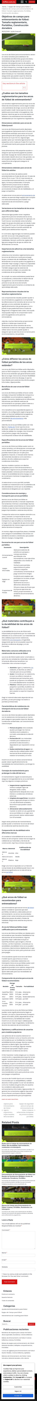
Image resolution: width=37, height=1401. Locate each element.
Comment (6, 1230)
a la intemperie (15, 640)
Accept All (18, 1396)
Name (4, 1253)
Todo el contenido (8, 1300)
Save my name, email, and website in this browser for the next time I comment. (17, 1275)
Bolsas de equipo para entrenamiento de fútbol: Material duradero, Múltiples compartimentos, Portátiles (18, 1345)
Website (5, 1267)
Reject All (18, 1391)
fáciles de (11, 427)
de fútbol (9, 872)
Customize (18, 1387)
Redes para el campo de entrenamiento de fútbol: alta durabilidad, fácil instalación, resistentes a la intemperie (17, 1145)
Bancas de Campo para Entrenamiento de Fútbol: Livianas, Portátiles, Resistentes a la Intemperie (17, 1207)
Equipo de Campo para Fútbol (10, 1099)
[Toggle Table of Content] (23, 87)
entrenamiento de (28, 195)
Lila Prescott (16, 31)
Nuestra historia (7, 1297)
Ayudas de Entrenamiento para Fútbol (14, 1309)
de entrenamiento (16, 418)
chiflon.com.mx (9, 2)
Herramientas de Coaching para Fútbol (15, 1316)
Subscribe (31, 1)
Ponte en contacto (8, 1294)
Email (4, 1260)
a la (32, 668)
